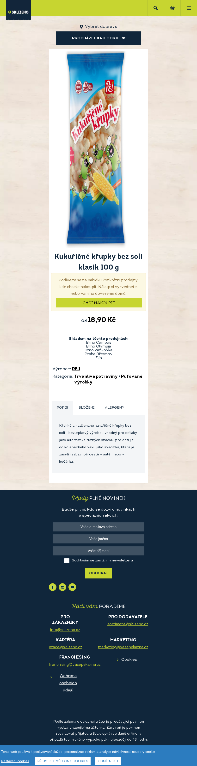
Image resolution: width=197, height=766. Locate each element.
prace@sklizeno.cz (65, 647)
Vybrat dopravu (101, 27)
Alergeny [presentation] (114, 408)
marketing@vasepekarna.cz (123, 647)
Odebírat (98, 573)
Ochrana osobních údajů (68, 683)
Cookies (129, 660)
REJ (76, 369)
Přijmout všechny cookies (62, 761)
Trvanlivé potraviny (96, 377)
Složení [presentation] (86, 408)
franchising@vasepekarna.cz (75, 665)
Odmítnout (108, 761)
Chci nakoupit (99, 303)
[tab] (62, 408)
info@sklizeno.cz (65, 630)
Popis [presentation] (62, 408)
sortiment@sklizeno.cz (127, 624)
